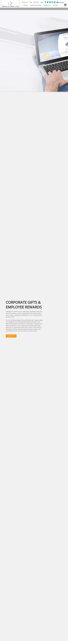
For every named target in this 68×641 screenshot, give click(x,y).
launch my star (35, 5)
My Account (25, 2)
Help (30, 2)
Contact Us (36, 2)
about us (47, 5)
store (25, 5)
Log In (41, 2)
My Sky (55, 5)
